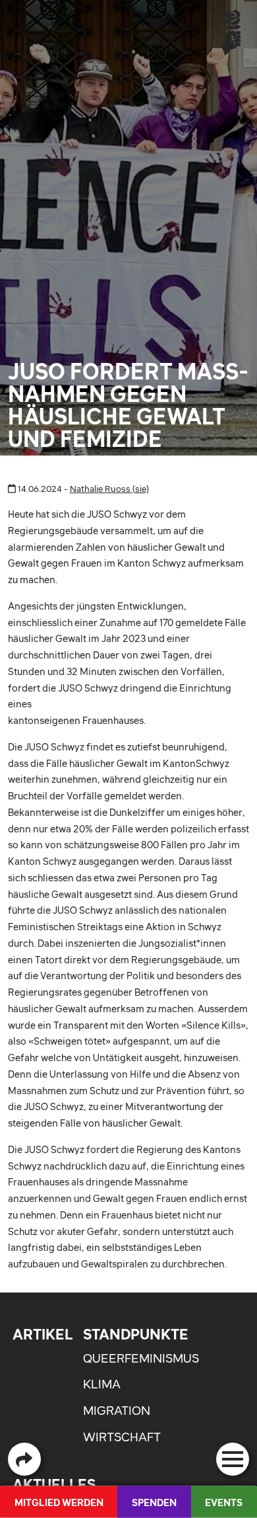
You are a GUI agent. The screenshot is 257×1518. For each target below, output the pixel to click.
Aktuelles (54, 1484)
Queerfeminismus (141, 1358)
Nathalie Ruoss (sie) (109, 489)
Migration (116, 1410)
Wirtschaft (122, 1437)
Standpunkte (135, 1334)
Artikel (43, 1334)
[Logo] (231, 32)
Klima (102, 1384)
